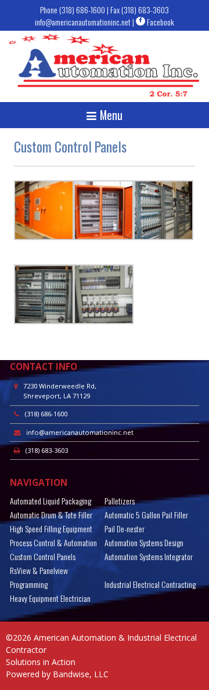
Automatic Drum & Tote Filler (51, 515)
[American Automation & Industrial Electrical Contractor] (104, 66)
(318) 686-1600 (82, 9)
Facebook (159, 22)
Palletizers (120, 501)
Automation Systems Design (144, 542)
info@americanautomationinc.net (83, 22)
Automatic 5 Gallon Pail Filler (146, 515)
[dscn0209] (44, 320)
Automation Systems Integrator (149, 556)
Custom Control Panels (42, 556)
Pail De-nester (125, 528)
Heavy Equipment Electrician (50, 598)
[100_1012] (104, 320)
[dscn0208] (163, 236)
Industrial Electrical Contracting (150, 584)
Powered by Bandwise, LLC (57, 674)
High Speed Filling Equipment (51, 528)
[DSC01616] (44, 236)
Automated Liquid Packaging (50, 501)
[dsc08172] (104, 236)
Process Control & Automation (53, 542)
